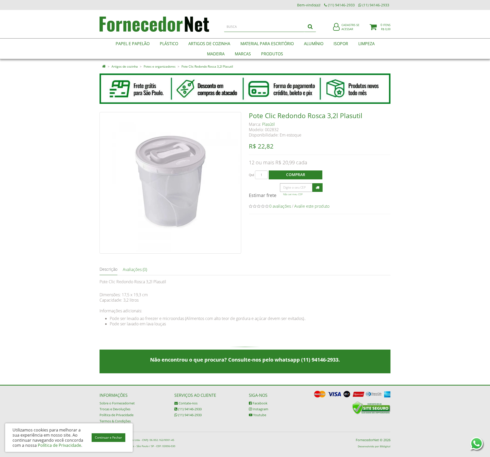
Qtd (251, 175)
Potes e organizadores (160, 66)
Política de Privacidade (116, 415)
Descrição (108, 269)
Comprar (295, 174)
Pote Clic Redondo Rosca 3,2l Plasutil (207, 66)
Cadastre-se (350, 25)
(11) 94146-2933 (189, 409)
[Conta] (336, 27)
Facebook (259, 403)
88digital (385, 446)
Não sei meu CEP (293, 194)
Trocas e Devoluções (115, 409)
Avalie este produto (311, 206)
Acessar (347, 29)
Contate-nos (188, 403)
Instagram (260, 409)
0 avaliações (280, 206)
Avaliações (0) (135, 269)
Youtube (259, 415)
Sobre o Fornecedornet (117, 403)
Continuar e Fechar (108, 437)
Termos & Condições (115, 421)
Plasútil (268, 124)
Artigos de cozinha (125, 66)
